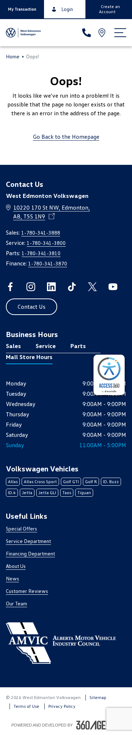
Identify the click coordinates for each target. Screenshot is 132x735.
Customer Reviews (27, 591)
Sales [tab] (13, 346)
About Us (16, 566)
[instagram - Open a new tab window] (30, 286)
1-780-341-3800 (46, 243)
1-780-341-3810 (41, 253)
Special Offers (21, 528)
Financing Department (30, 553)
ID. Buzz (111, 481)
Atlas (13, 481)
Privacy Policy (62, 706)
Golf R (91, 481)
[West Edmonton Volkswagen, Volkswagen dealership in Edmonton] (23, 32)
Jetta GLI (47, 492)
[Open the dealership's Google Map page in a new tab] (102, 32)
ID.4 (12, 492)
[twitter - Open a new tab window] (92, 286)
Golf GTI (71, 481)
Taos (66, 492)
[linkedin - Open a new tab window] (51, 286)
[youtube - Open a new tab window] (113, 286)
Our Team (16, 603)
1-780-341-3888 (40, 232)
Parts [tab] (78, 346)
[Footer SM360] (98, 725)
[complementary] (109, 375)
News (12, 578)
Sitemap (97, 697)
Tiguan (84, 492)
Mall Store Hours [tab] (29, 357)
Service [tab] (46, 346)
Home (12, 56)
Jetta (27, 492)
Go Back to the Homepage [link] (66, 136)
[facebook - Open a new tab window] (10, 286)
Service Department (28, 541)
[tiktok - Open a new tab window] (71, 286)
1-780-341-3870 (47, 263)
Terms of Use (26, 706)
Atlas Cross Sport (40, 481)
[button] (22, 9)
